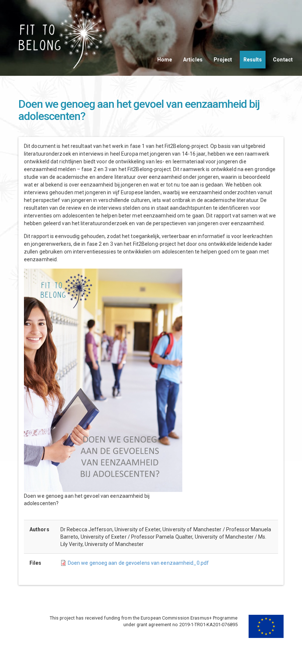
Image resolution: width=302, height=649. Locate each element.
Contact (283, 60)
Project (223, 60)
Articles (193, 60)
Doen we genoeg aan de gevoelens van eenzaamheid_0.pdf (138, 563)
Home (164, 60)
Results (252, 60)
